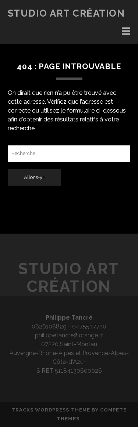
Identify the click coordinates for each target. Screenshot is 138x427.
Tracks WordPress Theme (50, 410)
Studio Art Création (66, 13)
